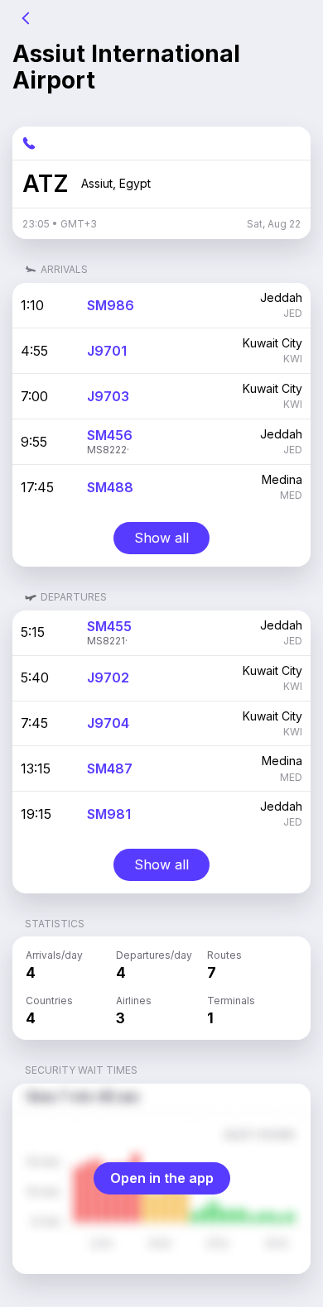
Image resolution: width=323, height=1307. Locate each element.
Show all (161, 537)
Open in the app (162, 1178)
